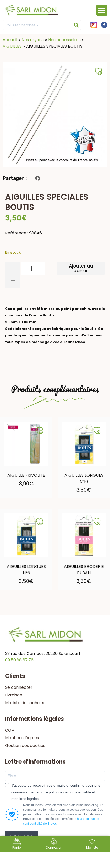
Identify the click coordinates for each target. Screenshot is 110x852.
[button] (37, 178)
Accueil (10, 40)
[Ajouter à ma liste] (39, 430)
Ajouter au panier (81, 268)
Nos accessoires (64, 40)
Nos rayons (32, 40)
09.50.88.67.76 (19, 660)
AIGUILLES (12, 46)
